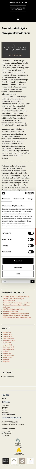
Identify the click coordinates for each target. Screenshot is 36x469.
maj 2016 (6, 362)
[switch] (31, 239)
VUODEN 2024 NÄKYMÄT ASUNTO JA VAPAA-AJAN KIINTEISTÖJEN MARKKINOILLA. (16, 299)
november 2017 (8, 349)
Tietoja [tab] (30, 199)
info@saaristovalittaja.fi (8, 428)
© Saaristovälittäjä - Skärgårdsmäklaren (13, 465)
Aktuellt (4, 409)
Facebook (4, 398)
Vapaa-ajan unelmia (10, 311)
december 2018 (8, 347)
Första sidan (5, 405)
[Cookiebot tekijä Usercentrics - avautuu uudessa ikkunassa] (25, 193)
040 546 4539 (20, 424)
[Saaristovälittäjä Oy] (18, 8)
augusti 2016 (7, 357)
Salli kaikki (18, 261)
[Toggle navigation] (18, 19)
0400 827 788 (15, 421)
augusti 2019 (7, 345)
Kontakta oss (5, 412)
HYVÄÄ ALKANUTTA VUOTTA (13, 309)
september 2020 (9, 341)
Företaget (4, 410)
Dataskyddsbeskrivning (8, 414)
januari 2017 (7, 353)
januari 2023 (7, 334)
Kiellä (18, 274)
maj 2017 (6, 351)
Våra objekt (5, 407)
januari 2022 (7, 336)
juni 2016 (6, 359)
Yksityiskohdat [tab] (18, 199)
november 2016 (8, 355)
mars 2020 (7, 343)
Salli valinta (18, 267)
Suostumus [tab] (6, 199)
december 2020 (8, 339)
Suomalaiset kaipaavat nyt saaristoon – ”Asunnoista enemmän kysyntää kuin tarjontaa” (17, 305)
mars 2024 (7, 332)
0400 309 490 (14, 423)
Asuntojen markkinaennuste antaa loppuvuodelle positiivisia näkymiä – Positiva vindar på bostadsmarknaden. (17, 315)
